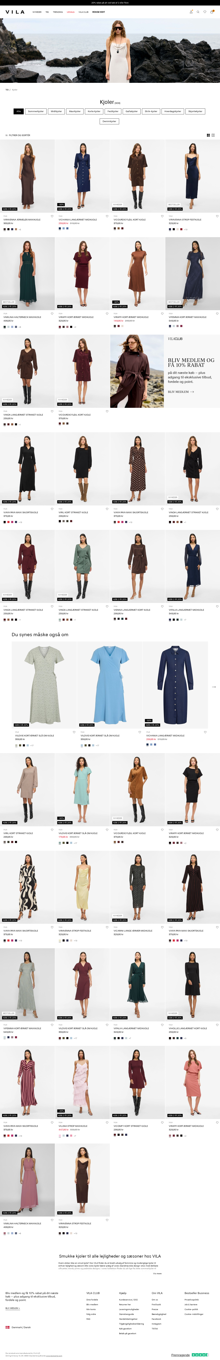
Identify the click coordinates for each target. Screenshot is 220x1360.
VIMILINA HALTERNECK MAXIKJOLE (22, 317)
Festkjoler (113, 111)
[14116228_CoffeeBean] (115, 229)
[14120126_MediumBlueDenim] (67, 229)
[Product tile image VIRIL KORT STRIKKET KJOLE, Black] (82, 468)
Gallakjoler (132, 111)
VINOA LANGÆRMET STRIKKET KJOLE (23, 414)
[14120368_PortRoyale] (8, 425)
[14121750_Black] (170, 1038)
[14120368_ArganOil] (12, 425)
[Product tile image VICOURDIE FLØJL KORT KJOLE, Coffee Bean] (137, 176)
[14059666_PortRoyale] (60, 1038)
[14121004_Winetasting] (118, 326)
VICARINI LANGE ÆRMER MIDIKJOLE (133, 930)
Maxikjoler (75, 111)
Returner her (125, 1304)
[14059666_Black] (24, 745)
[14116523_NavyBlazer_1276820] (16, 522)
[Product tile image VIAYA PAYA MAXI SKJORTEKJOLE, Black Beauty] (27, 887)
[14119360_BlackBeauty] (118, 619)
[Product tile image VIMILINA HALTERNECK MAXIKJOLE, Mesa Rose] (27, 1180)
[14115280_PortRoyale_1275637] (71, 521)
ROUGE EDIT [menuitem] (98, 12)
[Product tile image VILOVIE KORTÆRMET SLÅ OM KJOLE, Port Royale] (82, 984)
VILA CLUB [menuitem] (83, 12)
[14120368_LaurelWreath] (60, 620)
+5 (20, 229)
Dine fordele (92, 1300)
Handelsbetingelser (128, 1319)
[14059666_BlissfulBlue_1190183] (93, 745)
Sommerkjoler (36, 111)
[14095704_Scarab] (177, 620)
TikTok (155, 1328)
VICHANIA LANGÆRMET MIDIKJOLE (78, 219)
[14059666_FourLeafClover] (20, 745)
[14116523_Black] (5, 522)
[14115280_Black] (60, 521)
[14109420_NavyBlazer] (67, 1136)
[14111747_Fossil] (16, 229)
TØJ (7, 90)
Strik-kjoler (151, 111)
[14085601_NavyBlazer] (170, 229)
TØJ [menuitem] (47, 12)
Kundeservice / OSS (128, 1300)
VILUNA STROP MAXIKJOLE (73, 1126)
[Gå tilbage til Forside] (15, 12)
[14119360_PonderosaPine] (122, 619)
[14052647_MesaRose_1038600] (5, 1233)
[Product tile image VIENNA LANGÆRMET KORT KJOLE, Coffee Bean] (137, 566)
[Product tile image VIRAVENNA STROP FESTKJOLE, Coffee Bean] (82, 1180)
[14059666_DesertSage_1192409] (16, 745)
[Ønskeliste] (205, 12)
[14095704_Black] (174, 620)
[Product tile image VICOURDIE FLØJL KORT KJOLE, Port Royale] (82, 371)
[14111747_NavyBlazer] (12, 229)
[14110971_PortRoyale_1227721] (115, 1135)
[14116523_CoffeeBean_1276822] (115, 522)
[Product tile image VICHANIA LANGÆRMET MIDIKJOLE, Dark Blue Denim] (82, 176)
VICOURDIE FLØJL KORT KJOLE (130, 219)
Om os (155, 1300)
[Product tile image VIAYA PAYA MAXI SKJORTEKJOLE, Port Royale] (27, 1082)
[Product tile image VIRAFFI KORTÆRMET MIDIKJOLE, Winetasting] (82, 273)
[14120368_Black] (16, 425)
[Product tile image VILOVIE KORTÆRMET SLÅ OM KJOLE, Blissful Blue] (109, 685)
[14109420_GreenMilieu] (63, 1136)
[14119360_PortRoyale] (126, 619)
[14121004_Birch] (122, 326)
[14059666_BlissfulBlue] (28, 745)
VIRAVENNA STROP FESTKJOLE (185, 219)
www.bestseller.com (54, 1356)
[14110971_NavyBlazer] (126, 1135)
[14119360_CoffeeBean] (115, 619)
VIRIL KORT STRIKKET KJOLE (73, 512)
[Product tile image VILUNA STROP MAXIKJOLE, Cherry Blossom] (82, 1082)
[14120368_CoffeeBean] (5, 425)
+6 (20, 327)
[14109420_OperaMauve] (71, 1136)
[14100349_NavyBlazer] (170, 326)
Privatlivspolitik (192, 1300)
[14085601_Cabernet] (181, 229)
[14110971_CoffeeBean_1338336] (122, 1135)
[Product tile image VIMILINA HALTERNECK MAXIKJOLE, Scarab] (27, 273)
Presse (155, 1309)
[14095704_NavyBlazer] (170, 620)
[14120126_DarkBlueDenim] (60, 229)
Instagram (156, 1324)
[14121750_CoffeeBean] (174, 1038)
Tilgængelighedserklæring (131, 1324)
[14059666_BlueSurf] (60, 843)
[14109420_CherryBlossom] (60, 1136)
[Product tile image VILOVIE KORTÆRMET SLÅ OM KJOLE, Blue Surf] (82, 789)
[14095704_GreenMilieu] (181, 620)
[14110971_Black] (118, 1135)
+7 (185, 620)
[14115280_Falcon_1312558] (63, 521)
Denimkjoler (109, 121)
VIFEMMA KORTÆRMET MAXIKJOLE (187, 317)
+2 (75, 327)
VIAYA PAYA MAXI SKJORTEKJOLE (20, 512)
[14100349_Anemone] (181, 326)
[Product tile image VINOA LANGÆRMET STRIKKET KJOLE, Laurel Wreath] (82, 566)
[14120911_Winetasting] (60, 327)
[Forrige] (3, 176)
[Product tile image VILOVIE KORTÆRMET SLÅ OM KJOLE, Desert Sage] (44, 685)
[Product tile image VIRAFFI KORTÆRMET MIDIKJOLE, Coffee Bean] (137, 273)
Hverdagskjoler (172, 111)
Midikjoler (56, 111)
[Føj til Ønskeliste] (52, 216)
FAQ (88, 1319)
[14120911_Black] (71, 327)
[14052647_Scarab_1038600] (5, 327)
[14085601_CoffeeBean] (60, 1233)
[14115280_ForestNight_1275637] (67, 521)
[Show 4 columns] (208, 135)
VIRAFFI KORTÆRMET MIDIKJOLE (76, 317)
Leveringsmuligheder (129, 1309)
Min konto (91, 1309)
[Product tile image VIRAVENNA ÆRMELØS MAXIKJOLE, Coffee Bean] (27, 176)
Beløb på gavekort (127, 1333)
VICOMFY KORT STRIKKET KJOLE (131, 1126)
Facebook (156, 1319)
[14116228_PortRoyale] (122, 229)
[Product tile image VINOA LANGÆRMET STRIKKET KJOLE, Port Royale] (27, 566)
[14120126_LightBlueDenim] (63, 229)
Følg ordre (91, 1314)
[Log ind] (191, 12)
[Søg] (198, 12)
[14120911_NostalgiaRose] (67, 327)
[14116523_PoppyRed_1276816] (8, 522)
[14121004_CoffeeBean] (115, 326)
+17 (32, 745)
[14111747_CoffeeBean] (5, 229)
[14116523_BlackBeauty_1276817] (5, 941)
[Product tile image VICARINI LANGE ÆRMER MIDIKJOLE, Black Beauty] (137, 887)
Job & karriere (191, 1304)
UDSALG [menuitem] (70, 12)
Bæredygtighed (159, 1314)
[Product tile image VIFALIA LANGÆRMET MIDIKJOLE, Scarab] (137, 984)
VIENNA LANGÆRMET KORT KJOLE (132, 609)
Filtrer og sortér (19, 135)
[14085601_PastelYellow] (60, 941)
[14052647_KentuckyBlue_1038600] (12, 327)
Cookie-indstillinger (194, 1314)
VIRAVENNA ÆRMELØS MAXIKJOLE (21, 219)
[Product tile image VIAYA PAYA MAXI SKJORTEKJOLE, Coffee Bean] (137, 468)
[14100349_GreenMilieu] (174, 326)
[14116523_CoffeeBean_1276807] (170, 941)
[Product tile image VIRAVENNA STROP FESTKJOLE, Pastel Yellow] (82, 887)
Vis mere (157, 1273)
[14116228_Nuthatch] (118, 229)
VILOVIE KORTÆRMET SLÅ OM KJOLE (34, 735)
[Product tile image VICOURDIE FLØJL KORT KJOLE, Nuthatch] (137, 789)
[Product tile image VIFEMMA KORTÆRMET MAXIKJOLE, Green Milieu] (27, 984)
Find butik (156, 1304)
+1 (20, 424)
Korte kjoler (94, 111)
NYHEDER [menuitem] (37, 12)
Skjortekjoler (195, 111)
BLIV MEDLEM (12, 1308)
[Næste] (52, 176)
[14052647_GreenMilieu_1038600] (8, 327)
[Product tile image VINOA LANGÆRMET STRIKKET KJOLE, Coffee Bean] (27, 371)
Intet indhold (118, 336)
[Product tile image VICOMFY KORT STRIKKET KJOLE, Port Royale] (137, 1082)
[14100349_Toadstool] (177, 326)
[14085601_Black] (174, 229)
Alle (18, 111)
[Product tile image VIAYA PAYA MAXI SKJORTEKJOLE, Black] (27, 468)
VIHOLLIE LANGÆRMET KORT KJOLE (188, 1028)
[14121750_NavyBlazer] (181, 1038)
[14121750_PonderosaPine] (177, 1038)
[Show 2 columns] (213, 135)
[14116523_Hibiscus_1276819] (12, 522)
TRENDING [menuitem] (58, 12)
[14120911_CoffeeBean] (63, 327)
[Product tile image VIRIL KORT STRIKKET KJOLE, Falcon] (27, 789)
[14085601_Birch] (177, 229)
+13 (185, 229)
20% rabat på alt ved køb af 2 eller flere (110, 3)
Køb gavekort (125, 1328)
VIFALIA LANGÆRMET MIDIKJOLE (186, 609)
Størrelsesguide (126, 1314)
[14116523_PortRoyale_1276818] (5, 1136)
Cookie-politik (191, 1309)
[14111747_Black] (8, 229)
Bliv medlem (92, 1304)
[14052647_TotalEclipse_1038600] (16, 327)
